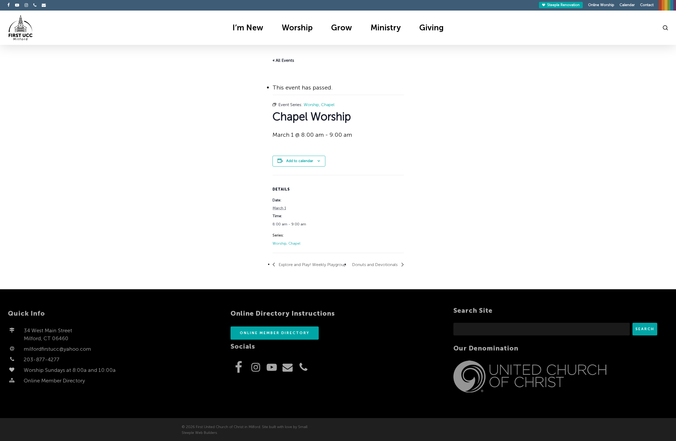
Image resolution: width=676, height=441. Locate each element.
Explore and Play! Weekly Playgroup (312, 264)
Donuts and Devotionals (375, 264)
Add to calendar (299, 161)
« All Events (283, 60)
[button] (275, 333)
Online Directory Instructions (283, 313)
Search (644, 329)
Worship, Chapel (286, 243)
